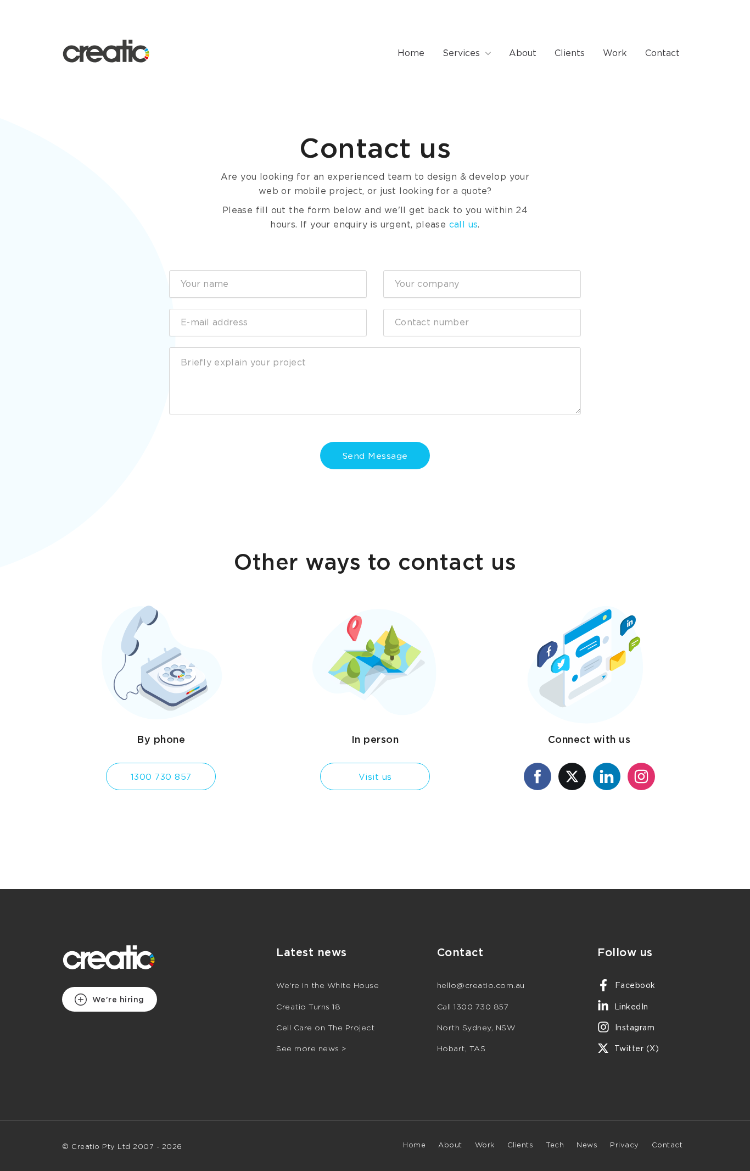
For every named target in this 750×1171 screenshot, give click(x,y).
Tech (555, 1145)
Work (615, 53)
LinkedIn (630, 1007)
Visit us (375, 777)
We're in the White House (327, 986)
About (522, 53)
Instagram (633, 1028)
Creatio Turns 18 (308, 1007)
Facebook (634, 986)
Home (411, 53)
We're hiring (116, 1000)
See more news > (311, 1049)
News (587, 1145)
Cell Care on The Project (325, 1028)
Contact (662, 53)
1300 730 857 (161, 777)
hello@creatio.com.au (481, 986)
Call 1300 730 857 (473, 1007)
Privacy (624, 1145)
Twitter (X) (635, 1049)
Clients (570, 53)
